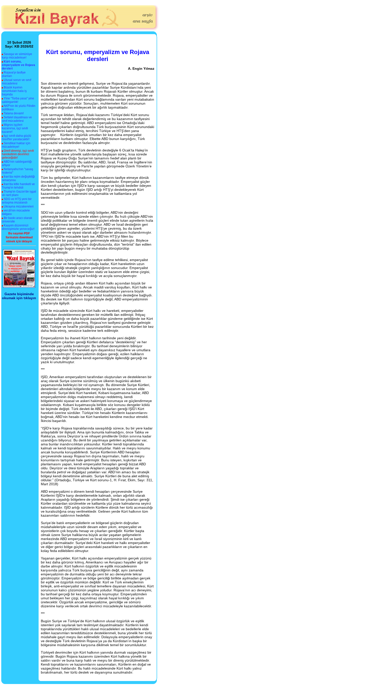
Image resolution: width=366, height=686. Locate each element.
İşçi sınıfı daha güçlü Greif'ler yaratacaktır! (16, 137)
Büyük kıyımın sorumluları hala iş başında (14, 91)
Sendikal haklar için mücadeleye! (16, 144)
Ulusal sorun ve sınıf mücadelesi (16, 81)
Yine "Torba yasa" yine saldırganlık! (18, 100)
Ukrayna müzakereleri (19, 206)
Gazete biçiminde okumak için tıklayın (19, 296)
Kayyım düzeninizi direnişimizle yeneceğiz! (18, 227)
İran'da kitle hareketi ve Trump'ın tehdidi (18, 185)
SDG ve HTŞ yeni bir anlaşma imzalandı (17, 200)
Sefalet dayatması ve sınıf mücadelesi (17, 119)
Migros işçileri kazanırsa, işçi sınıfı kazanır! (15, 128)
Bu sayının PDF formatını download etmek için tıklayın (19, 237)
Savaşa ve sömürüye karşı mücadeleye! (17, 55)
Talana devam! (14, 113)
